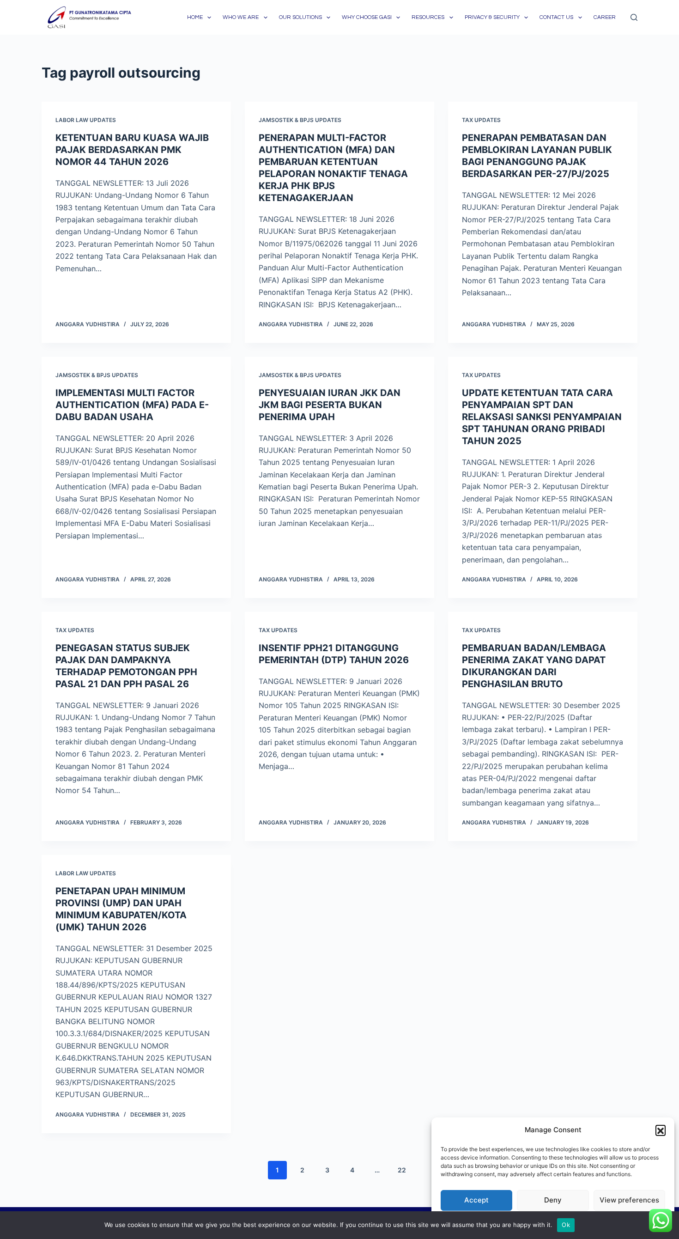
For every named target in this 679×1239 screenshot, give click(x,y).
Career (605, 17)
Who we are (241, 17)
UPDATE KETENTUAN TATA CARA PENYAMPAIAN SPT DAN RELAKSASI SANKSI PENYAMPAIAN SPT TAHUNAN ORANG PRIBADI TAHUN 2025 (542, 416)
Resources (428, 17)
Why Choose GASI (367, 17)
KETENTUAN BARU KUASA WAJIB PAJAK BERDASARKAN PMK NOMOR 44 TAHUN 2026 (132, 149)
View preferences (629, 1200)
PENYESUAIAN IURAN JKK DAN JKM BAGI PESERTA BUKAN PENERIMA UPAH (329, 404)
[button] (660, 1130)
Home (195, 17)
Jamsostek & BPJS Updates (300, 119)
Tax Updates (481, 119)
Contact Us (556, 17)
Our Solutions (300, 17)
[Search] (633, 17)
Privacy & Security (492, 17)
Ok (566, 1224)
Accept (476, 1200)
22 (402, 1170)
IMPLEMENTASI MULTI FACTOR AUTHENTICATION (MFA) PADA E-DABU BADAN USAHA (132, 404)
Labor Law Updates (85, 119)
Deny (553, 1200)
